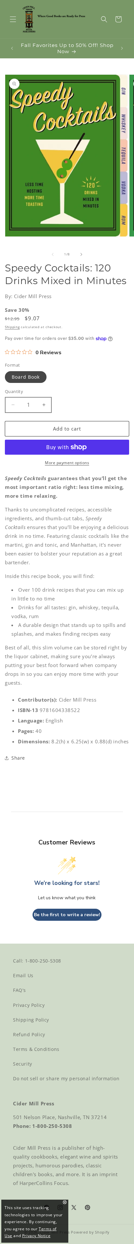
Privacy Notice (36, 1235)
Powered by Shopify (90, 1232)
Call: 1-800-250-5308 (37, 961)
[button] (13, 19)
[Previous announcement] (12, 48)
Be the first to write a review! (67, 915)
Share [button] (18, 758)
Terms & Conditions (36, 1049)
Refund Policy (29, 1034)
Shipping (12, 327)
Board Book (26, 377)
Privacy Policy (29, 1005)
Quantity (14, 391)
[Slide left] (53, 254)
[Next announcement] (122, 48)
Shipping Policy (31, 1020)
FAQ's (19, 990)
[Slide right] (81, 254)
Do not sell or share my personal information (66, 1078)
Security (22, 1064)
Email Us (23, 975)
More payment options (67, 462)
